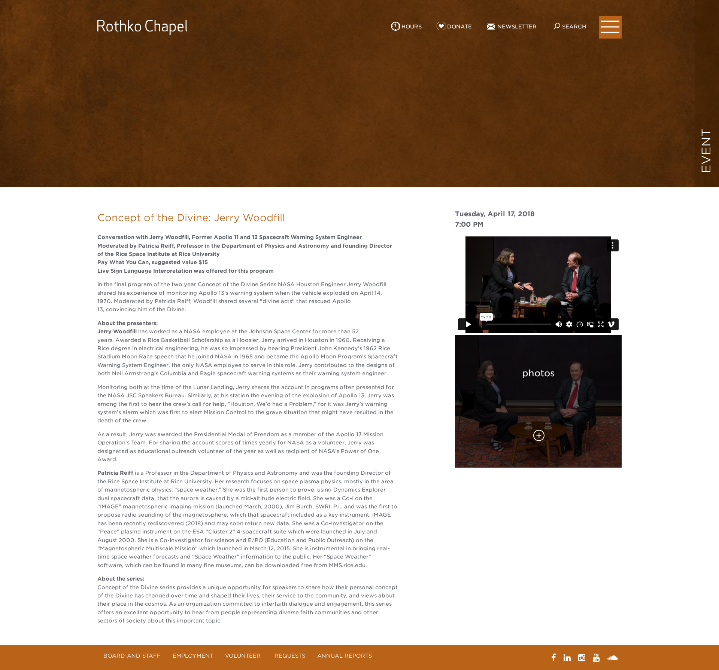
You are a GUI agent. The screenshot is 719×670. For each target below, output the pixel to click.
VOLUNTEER (244, 656)
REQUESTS (289, 656)
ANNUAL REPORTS (344, 656)
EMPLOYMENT (193, 656)
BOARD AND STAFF (132, 656)
